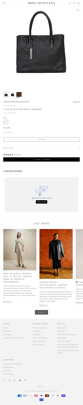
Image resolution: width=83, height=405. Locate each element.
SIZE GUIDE (6, 128)
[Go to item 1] (6, 95)
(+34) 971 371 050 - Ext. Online (13, 338)
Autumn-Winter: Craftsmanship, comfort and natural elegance (53, 285)
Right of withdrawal (39, 341)
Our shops (7, 335)
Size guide (36, 331)
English (40, 386)
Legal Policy (7, 371)
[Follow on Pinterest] (15, 380)
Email (5, 328)
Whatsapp (7, 331)
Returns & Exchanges (40, 338)
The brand (60, 331)
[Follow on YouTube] (20, 380)
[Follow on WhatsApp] (25, 380)
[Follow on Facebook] (4, 380)
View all (41, 312)
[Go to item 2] (12, 95)
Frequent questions (40, 328)
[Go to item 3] (19, 95)
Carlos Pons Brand (64, 341)
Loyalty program (39, 345)
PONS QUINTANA (9, 106)
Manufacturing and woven (66, 335)
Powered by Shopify (50, 391)
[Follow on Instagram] (10, 380)
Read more (7, 302)
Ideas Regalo (62, 328)
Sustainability (62, 338)
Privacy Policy (8, 374)
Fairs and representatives (12, 364)
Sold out (41, 139)
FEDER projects (8, 367)
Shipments (36, 335)
